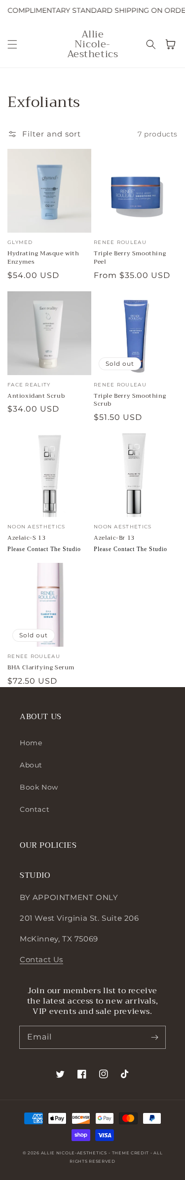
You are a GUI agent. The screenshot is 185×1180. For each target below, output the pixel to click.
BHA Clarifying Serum (40, 667)
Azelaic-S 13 (26, 538)
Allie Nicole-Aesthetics (74, 1152)
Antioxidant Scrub (36, 396)
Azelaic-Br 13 (114, 538)
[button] (12, 44)
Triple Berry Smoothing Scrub (130, 400)
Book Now (39, 787)
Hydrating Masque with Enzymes (43, 257)
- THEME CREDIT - (131, 1152)
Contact (34, 809)
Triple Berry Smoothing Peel (130, 257)
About (31, 765)
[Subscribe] (154, 1037)
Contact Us (41, 959)
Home (31, 742)
